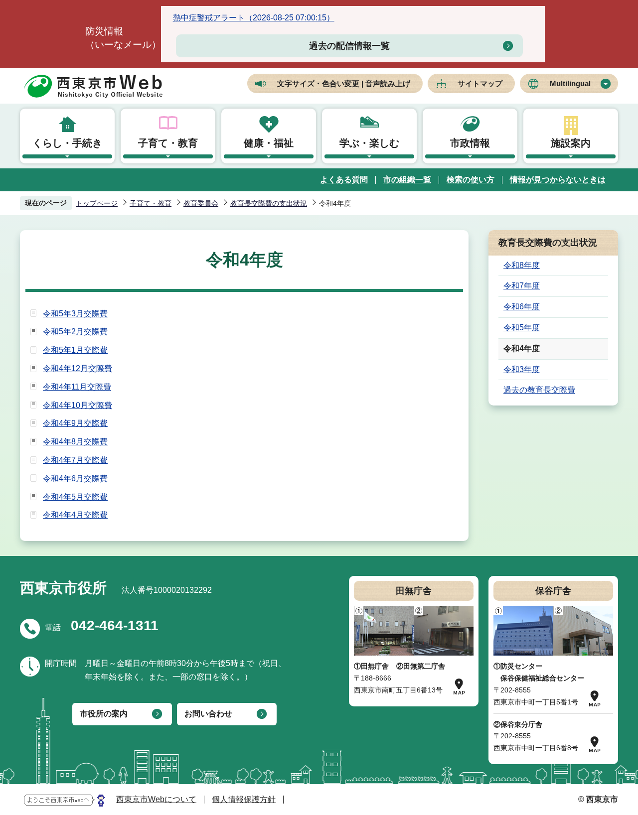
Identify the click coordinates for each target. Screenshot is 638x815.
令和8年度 (521, 265)
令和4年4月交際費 (75, 515)
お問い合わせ (208, 713)
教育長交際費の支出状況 (268, 203)
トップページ (97, 203)
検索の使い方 (470, 179)
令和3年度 (521, 369)
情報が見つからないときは (558, 179)
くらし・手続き (67, 142)
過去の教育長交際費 (539, 390)
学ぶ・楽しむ (369, 142)
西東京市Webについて (156, 799)
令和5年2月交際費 (75, 331)
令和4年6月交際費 (75, 478)
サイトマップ (480, 83)
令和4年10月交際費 (77, 405)
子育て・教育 (168, 142)
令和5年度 (521, 327)
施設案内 (571, 142)
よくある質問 (344, 179)
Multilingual (570, 83)
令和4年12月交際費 (77, 368)
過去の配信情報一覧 (349, 46)
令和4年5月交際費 (75, 497)
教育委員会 (200, 203)
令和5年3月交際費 (75, 313)
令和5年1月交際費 (75, 350)
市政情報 (470, 142)
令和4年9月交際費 (75, 423)
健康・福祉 (269, 142)
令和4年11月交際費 (77, 387)
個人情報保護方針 (244, 799)
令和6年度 (521, 306)
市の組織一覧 (407, 179)
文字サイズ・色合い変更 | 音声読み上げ (343, 83)
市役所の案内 (104, 713)
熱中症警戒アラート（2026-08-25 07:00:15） (253, 17)
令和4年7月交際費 (75, 460)
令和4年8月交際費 (75, 441)
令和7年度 (521, 285)
